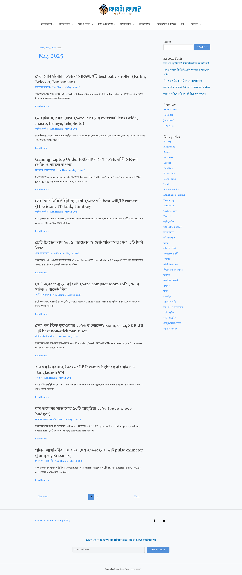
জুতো (165, 243)
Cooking (168, 168)
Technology (169, 211)
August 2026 (170, 109)
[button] (53, 24)
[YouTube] (164, 520)
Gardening (169, 179)
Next (138, 496)
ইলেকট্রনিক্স (46, 24)
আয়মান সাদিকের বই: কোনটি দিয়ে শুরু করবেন (184, 94)
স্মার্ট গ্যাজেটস (41, 129)
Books (166, 152)
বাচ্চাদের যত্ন (144, 24)
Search (167, 42)
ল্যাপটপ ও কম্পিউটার (45, 170)
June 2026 (168, 120)
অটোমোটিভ (125, 24)
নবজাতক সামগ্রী (42, 87)
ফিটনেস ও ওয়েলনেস (173, 270)
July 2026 (168, 115)
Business (168, 157)
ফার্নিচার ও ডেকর (43, 295)
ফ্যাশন (166, 275)
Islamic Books (171, 189)
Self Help (168, 206)
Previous (42, 496)
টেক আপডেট (169, 248)
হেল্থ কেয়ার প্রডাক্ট (44, 461)
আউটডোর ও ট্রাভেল (167, 24)
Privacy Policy (62, 520)
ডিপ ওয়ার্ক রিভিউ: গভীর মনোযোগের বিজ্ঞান (183, 81)
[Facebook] (154, 520)
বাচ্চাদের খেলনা (170, 280)
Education (169, 173)
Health (167, 184)
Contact (48, 520)
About (38, 520)
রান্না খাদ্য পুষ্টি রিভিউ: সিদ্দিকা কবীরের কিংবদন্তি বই (186, 63)
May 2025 (168, 126)
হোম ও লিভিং (84, 24)
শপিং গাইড (168, 313)
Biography (169, 147)
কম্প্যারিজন (168, 232)
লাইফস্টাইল (64, 24)
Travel (167, 216)
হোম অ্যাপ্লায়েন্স (42, 253)
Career (167, 163)
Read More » (42, 107)
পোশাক (166, 259)
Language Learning (174, 195)
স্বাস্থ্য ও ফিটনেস (105, 24)
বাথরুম (38, 378)
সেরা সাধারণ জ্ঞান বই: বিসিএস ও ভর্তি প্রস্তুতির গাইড (186, 87)
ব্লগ (182, 24)
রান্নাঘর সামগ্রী (41, 336)
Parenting (168, 200)
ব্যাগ (165, 291)
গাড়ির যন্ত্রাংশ (169, 238)
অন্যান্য (194, 24)
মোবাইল (167, 296)
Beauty (167, 141)
